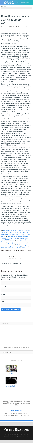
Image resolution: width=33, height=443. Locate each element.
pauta (3, 240)
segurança (18, 246)
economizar (4, 234)
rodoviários (4, 246)
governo (3, 236)
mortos (11, 238)
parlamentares (23, 238)
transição (8, 248)
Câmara (27, 230)
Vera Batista (25, 26)
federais (17, 234)
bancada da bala (19, 230)
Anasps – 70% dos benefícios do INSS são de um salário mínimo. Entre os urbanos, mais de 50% (16, 403)
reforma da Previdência (8, 244)
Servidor (5, 28)
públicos (20, 242)
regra (17, 244)
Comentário (5, 280)
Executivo (12, 234)
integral (14, 236)
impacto (9, 236)
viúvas (13, 248)
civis (2, 232)
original (16, 238)
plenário (9, 242)
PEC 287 (7, 240)
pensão (13, 240)
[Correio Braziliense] (10, 2)
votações (18, 248)
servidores (25, 246)
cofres (6, 232)
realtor (25, 242)
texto (2, 248)
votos (23, 248)
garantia (27, 234)
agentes (5, 230)
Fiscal (22, 234)
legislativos (4, 238)
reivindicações (24, 244)
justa (19, 236)
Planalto (3, 242)
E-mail (3, 294)
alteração (11, 230)
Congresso (18, 232)
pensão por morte (21, 240)
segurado (12, 246)
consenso (25, 232)
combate (11, 232)
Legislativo (24, 236)
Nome (3, 287)
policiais (14, 242)
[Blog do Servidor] (23, 2)
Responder (27, 266)
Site (2, 301)
